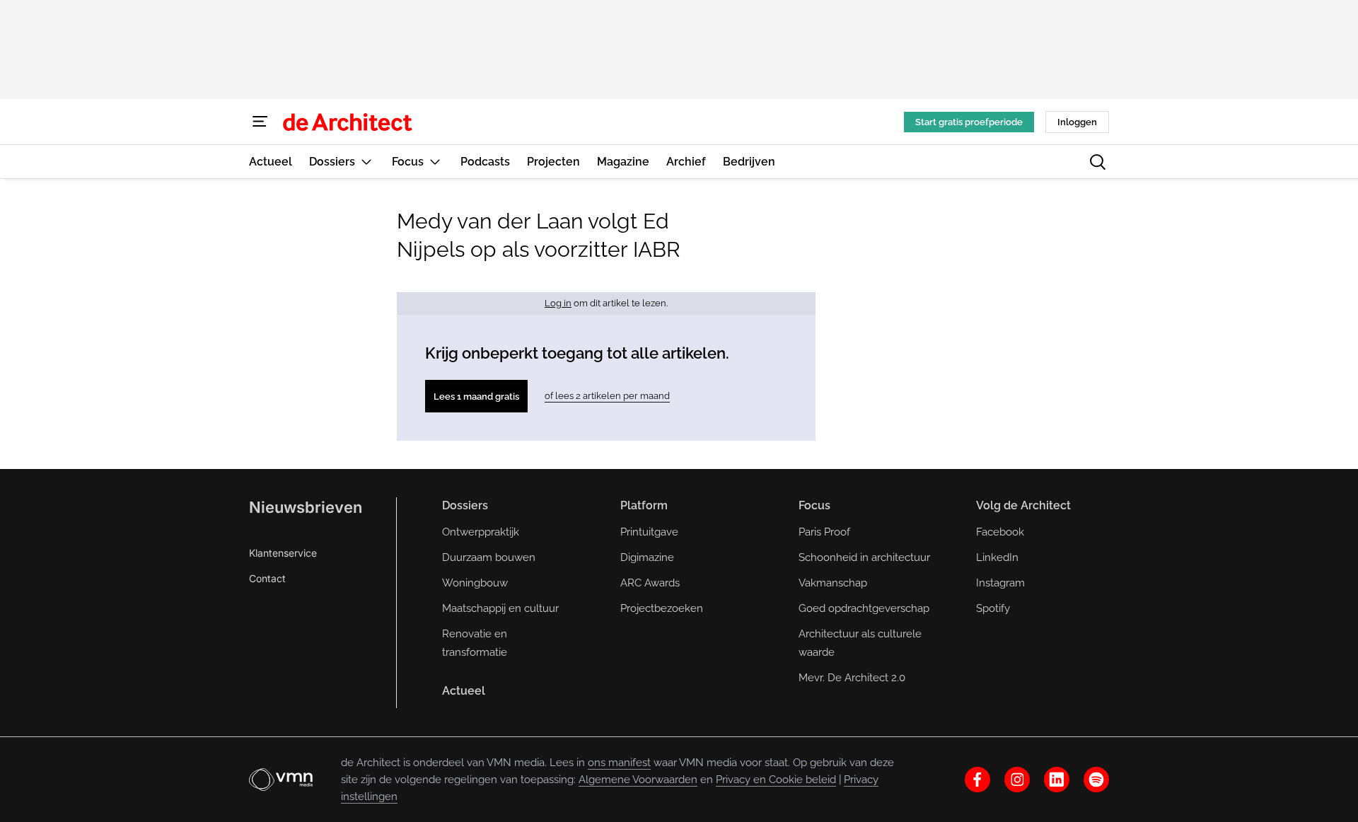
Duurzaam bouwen (488, 557)
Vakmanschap (833, 583)
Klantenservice (283, 553)
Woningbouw (475, 583)
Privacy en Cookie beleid (776, 779)
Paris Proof (824, 532)
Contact (267, 578)
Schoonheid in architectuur (864, 557)
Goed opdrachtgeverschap (864, 608)
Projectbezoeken (661, 608)
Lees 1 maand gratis (476, 396)
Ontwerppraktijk (480, 532)
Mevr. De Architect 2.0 (852, 677)
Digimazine (647, 557)
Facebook (1000, 532)
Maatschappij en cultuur (500, 608)
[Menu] (260, 122)
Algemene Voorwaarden (638, 779)
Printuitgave (649, 532)
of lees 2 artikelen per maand (607, 395)
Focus (814, 505)
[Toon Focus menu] (434, 161)
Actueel (463, 690)
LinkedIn (997, 557)
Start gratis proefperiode (969, 122)
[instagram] (1017, 779)
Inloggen (1077, 122)
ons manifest (619, 762)
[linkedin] (1056, 779)
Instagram (1000, 583)
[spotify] (1096, 779)
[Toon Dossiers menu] (366, 161)
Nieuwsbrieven (305, 507)
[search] (1097, 162)
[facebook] (977, 779)
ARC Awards (650, 583)
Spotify (993, 608)
